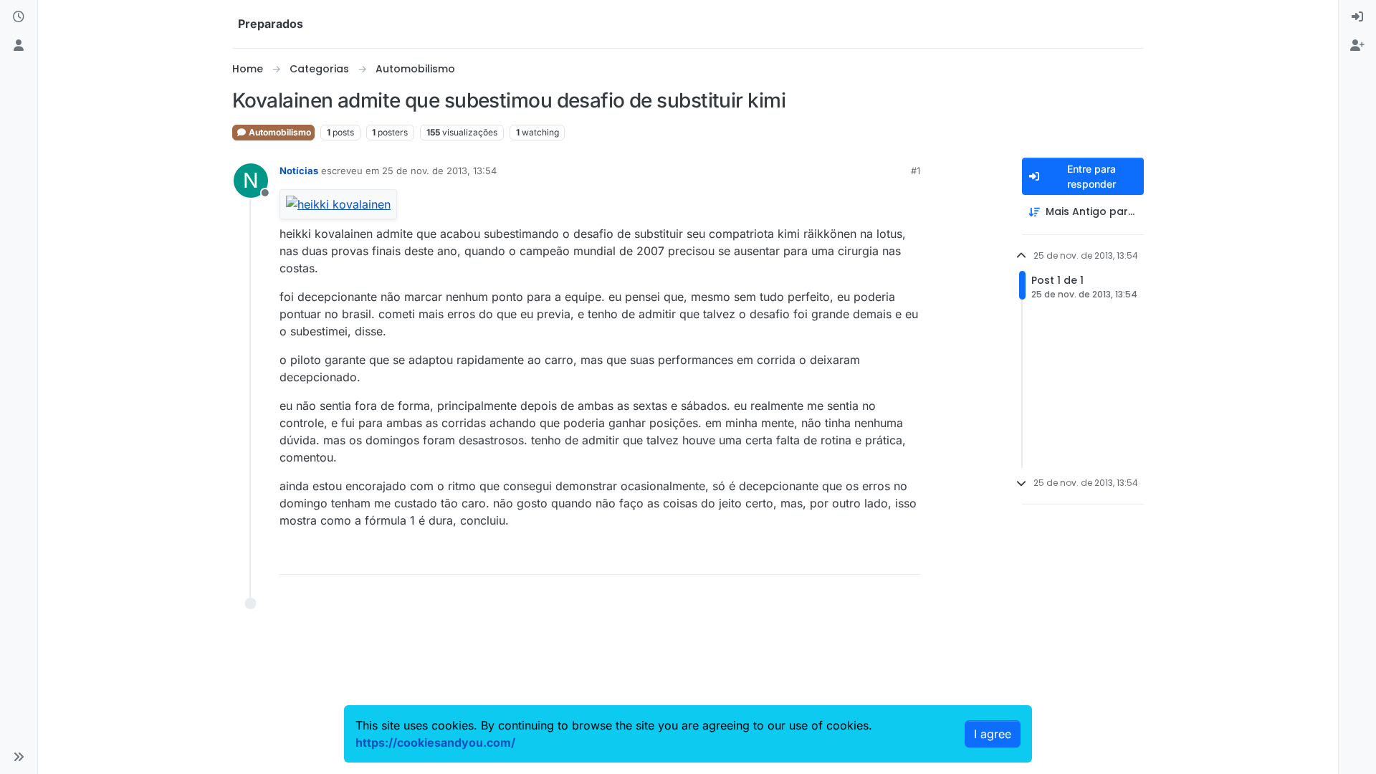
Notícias (299, 170)
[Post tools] (908, 557)
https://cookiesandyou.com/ (435, 742)
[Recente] (19, 17)
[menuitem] (1357, 17)
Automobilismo (279, 132)
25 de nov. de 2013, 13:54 (439, 170)
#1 (915, 170)
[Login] (1357, 17)
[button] (19, 756)
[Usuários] (19, 45)
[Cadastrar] (1357, 45)
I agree (992, 734)
